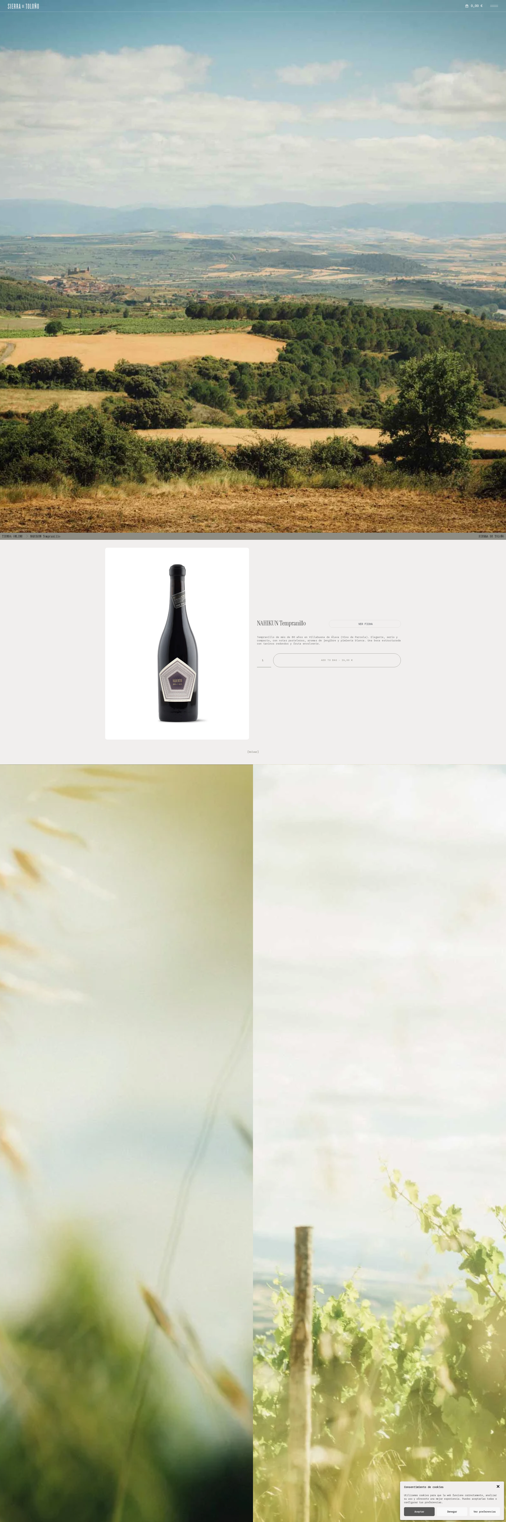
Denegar (452, 1511)
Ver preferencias (485, 1511)
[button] (498, 1486)
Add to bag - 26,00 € (337, 660)
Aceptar (419, 1511)
